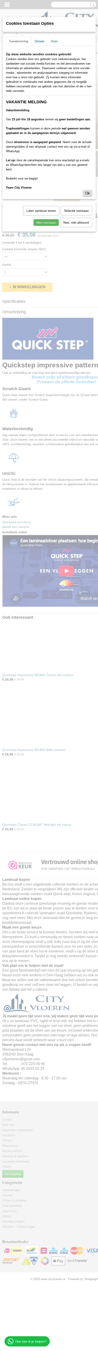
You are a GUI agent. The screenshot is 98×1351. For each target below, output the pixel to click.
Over (54, 41)
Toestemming (18, 41)
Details (39, 41)
